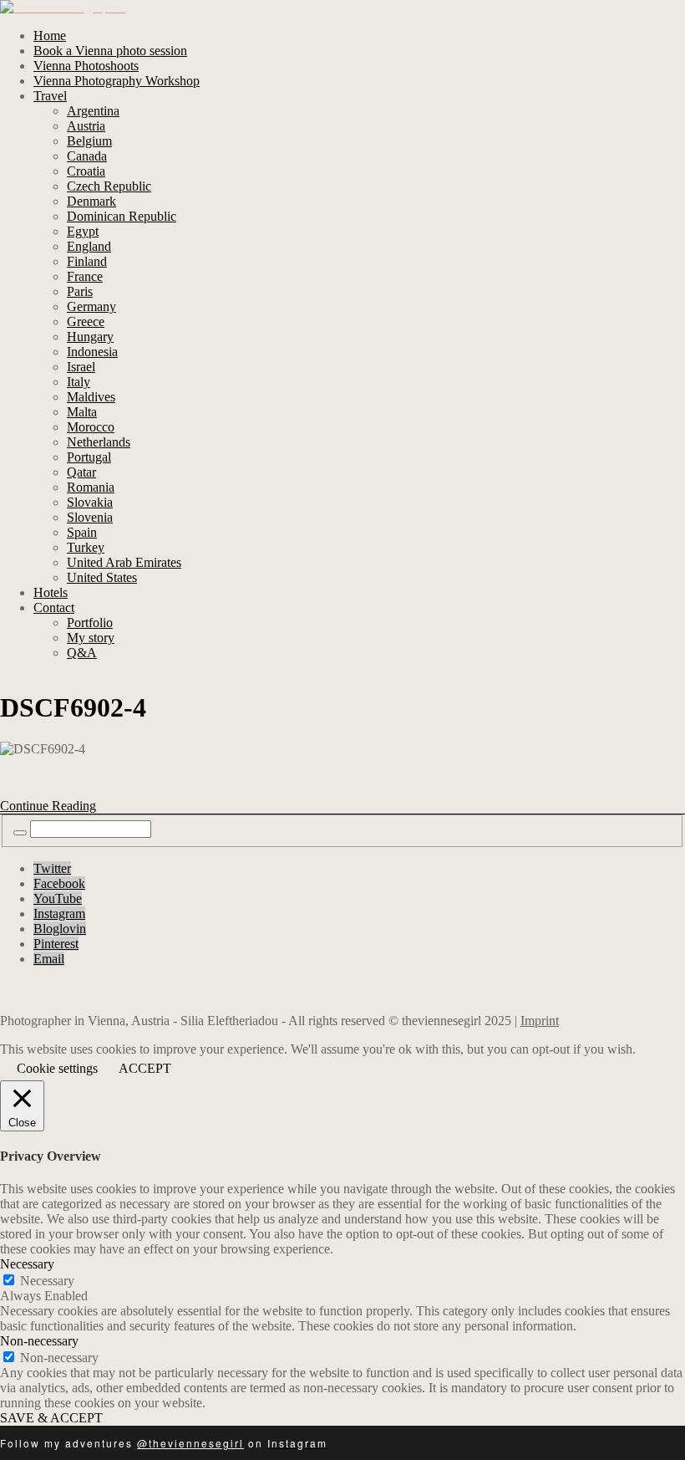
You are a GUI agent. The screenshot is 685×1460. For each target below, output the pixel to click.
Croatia (86, 171)
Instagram (59, 913)
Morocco (90, 427)
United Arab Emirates (124, 562)
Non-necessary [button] (39, 1341)
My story (90, 637)
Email (48, 959)
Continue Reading (48, 806)
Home (49, 35)
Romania (90, 487)
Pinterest (56, 944)
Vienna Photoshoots (86, 66)
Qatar (81, 472)
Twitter (52, 868)
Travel (50, 96)
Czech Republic (109, 186)
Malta (82, 412)
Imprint (539, 1020)
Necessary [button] (27, 1264)
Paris (80, 291)
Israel (81, 367)
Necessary (47, 1281)
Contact (53, 607)
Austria (86, 126)
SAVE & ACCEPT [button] (51, 1418)
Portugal (89, 457)
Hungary (90, 336)
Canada (87, 156)
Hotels (50, 592)
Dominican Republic (121, 216)
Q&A (82, 653)
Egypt (83, 231)
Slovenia (90, 517)
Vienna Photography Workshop (116, 81)
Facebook (59, 883)
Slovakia (90, 502)
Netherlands (98, 442)
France (85, 276)
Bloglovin (59, 928)
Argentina (93, 111)
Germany (91, 306)
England (89, 246)
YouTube (57, 898)
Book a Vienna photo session (110, 50)
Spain (82, 532)
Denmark (91, 201)
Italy (78, 382)
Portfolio (90, 622)
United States (102, 577)
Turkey (85, 547)
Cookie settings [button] (57, 1068)
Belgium (89, 141)
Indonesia (92, 352)
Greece (85, 321)
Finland (87, 261)
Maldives (91, 397)
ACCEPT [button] (145, 1068)
